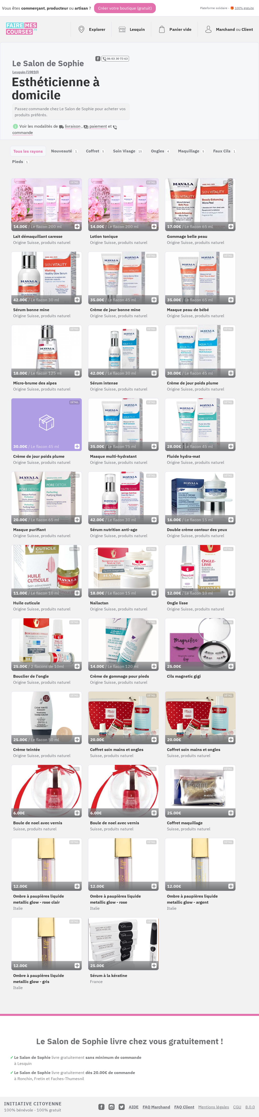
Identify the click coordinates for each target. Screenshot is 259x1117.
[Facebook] (101, 1107)
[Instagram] (112, 1107)
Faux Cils (224, 150)
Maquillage (191, 150)
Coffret (95, 150)
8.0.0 (250, 1106)
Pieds (20, 161)
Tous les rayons (28, 151)
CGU (237, 1106)
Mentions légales (213, 1106)
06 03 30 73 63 (117, 58)
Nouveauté (64, 150)
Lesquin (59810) (25, 72)
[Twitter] (122, 1107)
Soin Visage (127, 150)
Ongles (160, 150)
